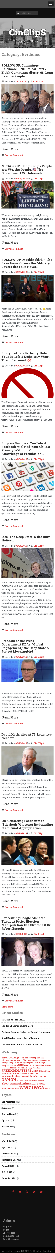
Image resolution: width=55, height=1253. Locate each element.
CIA (38, 1058)
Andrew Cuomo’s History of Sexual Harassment (26, 1032)
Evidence (6, 1108)
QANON (8, 1079)
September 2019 (9, 1159)
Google (36, 1070)
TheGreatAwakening (15, 1083)
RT (18, 1080)
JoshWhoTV (8, 1073)
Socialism (24, 1080)
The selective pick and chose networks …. (23, 1044)
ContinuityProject (23, 1062)
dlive (15, 1065)
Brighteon (18, 1057)
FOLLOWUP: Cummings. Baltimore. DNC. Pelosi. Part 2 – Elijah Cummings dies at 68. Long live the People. (27, 70)
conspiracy (7, 1062)
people (43, 1076)
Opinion (5, 1120)
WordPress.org (11, 1239)
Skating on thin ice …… (13, 1019)
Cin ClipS (38, 81)
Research (6, 1126)
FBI (22, 1068)
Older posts (7, 1006)
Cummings (39, 1062)
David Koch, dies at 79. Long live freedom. (26, 736)
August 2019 (7, 1166)
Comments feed (11, 1235)
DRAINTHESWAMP (34, 1065)
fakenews (15, 1067)
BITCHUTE (7, 1057)
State (41, 1080)
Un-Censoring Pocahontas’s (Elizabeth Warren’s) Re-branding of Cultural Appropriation (27, 824)
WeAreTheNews (10, 1088)
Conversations (9, 1101)
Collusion (36, 1060)
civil (42, 1058)
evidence (5, 1068)
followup (28, 1068)
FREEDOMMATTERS (16, 1070)
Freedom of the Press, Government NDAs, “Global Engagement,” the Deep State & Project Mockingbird (25, 646)
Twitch (41, 1083)
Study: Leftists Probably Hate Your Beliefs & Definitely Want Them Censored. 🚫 (25, 356)
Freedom (36, 1068)
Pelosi (36, 1076)
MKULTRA (33, 1073)
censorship (30, 1057)
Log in (6, 1229)
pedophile (27, 1076)
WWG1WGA (31, 1087)
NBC (19, 1076)
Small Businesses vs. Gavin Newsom (20, 1038)
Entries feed (9, 1232)
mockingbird (9, 1076)
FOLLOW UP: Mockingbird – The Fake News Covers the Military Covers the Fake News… (26, 263)
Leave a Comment (13, 155)
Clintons (26, 1060)
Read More (10, 149)
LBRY (18, 1073)
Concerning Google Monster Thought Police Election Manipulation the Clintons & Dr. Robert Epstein (26, 923)
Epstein (48, 1065)
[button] (51, 3)
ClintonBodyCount (11, 1060)
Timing (33, 1084)
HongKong (45, 1071)
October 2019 (8, 1153)
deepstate (6, 1065)
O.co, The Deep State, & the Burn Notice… (25, 538)
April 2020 (7, 1147)
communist (45, 1060)
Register (7, 1226)
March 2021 (7, 1141)
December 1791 (9, 1178)
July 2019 (6, 1172)
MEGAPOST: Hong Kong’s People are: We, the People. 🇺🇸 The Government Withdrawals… (26, 169)
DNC (21, 1065)
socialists (34, 1080)
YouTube (49, 1089)
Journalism (7, 1114)
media (24, 1074)
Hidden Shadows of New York (17, 1025)
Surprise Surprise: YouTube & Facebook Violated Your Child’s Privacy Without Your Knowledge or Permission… (25, 448)
